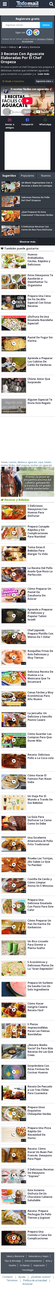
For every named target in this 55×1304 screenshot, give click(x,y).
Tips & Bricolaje (12, 1260)
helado (47, 462)
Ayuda (21, 1277)
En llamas (25, 1265)
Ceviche (12, 462)
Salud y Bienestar (30, 47)
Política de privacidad (35, 1280)
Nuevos (46, 175)
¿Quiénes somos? (41, 1277)
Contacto (7, 1277)
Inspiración (39, 1265)
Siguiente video (43, 81)
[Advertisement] (27, 151)
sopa (40, 462)
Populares (27, 175)
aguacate (32, 462)
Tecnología (27, 1269)
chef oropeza (22, 465)
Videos (12, 47)
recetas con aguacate (41, 465)
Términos (41, 39)
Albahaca (22, 462)
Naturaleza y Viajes (38, 1256)
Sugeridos (9, 175)
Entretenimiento (33, 1260)
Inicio (3, 47)
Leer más (43, 74)
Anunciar (27, 1284)
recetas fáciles (8, 465)
